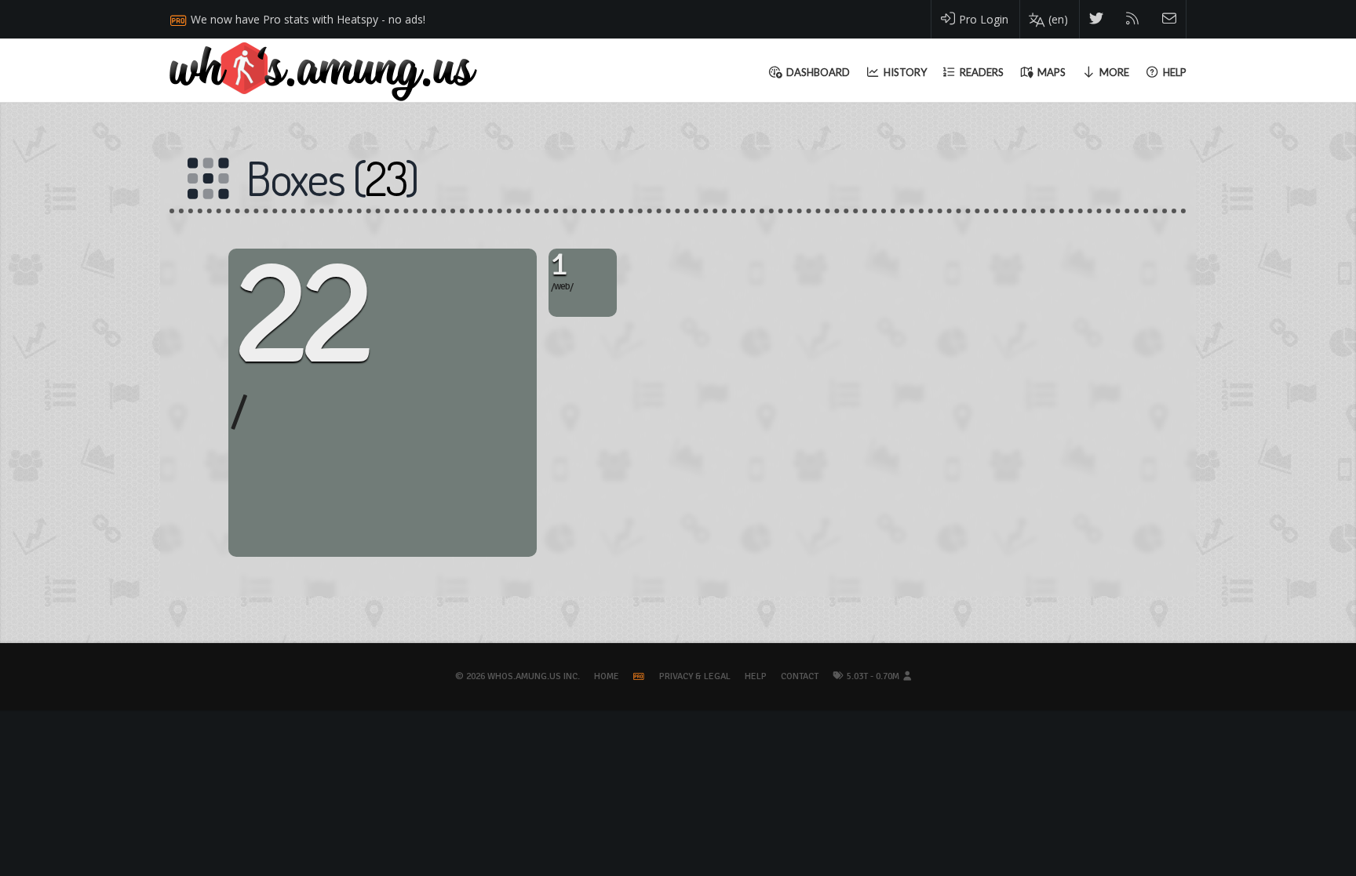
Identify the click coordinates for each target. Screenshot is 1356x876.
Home (606, 676)
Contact (799, 676)
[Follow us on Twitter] (1097, 19)
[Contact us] (1169, 19)
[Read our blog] (1133, 19)
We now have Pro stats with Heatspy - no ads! (308, 19)
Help (756, 676)
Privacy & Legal (695, 676)
